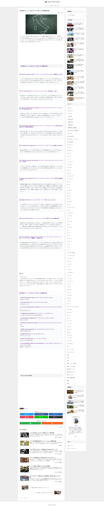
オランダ (69, 173)
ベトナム (69, 292)
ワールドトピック (71, 352)
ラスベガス (69, 335)
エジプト (69, 170)
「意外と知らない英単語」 (73, 130)
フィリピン (69, 278)
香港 (68, 383)
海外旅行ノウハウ (71, 369)
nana (76, 425)
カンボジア (69, 190)
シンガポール (70, 213)
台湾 (68, 357)
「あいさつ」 (70, 107)
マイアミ (69, 315)
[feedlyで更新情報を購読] (30, 423)
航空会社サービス (71, 372)
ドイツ (68, 247)
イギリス (69, 153)
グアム (68, 204)
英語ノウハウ (70, 374)
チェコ (68, 235)
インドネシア (70, 161)
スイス (68, 218)
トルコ (68, 244)
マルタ (68, 318)
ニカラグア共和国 (71, 252)
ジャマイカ (69, 215)
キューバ (69, 193)
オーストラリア (70, 176)
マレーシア (69, 320)
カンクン (69, 187)
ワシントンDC (70, 349)
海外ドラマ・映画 (71, 366)
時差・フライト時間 (71, 363)
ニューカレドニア (71, 255)
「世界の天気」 (70, 119)
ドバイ (68, 249)
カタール (69, 181)
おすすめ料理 (70, 142)
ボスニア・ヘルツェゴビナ (73, 306)
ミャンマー (69, 323)
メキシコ (69, 326)
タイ (68, 230)
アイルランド (70, 144)
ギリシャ (69, 198)
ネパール (69, 261)
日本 (68, 360)
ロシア (68, 346)
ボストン (69, 303)
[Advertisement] (41, 51)
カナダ (68, 184)
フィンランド (70, 281)
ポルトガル (69, 309)
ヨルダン (69, 332)
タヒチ (68, 232)
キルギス (69, 195)
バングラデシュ (70, 272)
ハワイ (68, 266)
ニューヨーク (70, 258)
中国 (68, 355)
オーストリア (70, 178)
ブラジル (69, 286)
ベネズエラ (69, 295)
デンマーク (69, 241)
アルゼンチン (70, 150)
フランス (69, 284)
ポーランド (69, 312)
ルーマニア (69, 340)
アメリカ (69, 147)
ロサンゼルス (70, 343)
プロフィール (70, 445)
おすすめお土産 (70, 136)
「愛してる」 (70, 133)
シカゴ (68, 210)
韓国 (68, 380)
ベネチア (69, 298)
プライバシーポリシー (72, 448)
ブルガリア (69, 289)
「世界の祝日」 (70, 124)
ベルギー (69, 301)
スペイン (69, 224)
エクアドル (69, 167)
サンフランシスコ (71, 207)
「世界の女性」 (70, 122)
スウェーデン (70, 221)
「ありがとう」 (70, 110)
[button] (84, 15)
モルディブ (69, 329)
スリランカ (69, 227)
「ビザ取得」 (70, 116)
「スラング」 (70, 113)
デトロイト (69, 238)
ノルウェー (69, 264)
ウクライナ (69, 164)
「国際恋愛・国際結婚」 (72, 127)
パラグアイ (69, 275)
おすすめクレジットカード (73, 139)
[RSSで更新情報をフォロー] (52, 423)
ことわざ (26, 408)
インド (68, 159)
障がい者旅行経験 (71, 377)
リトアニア (69, 337)
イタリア (22, 408)
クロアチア (69, 201)
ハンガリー (69, 269)
